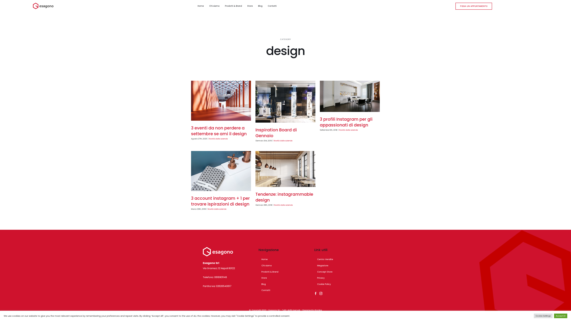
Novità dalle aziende (218, 138)
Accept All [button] (560, 315)
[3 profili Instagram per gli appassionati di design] (350, 96)
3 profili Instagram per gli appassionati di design (346, 122)
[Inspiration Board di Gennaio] (285, 102)
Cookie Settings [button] (543, 315)
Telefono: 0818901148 (215, 277)
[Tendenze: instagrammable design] (285, 169)
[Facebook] (315, 293)
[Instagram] (320, 293)
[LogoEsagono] (43, 3)
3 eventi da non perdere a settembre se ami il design (219, 131)
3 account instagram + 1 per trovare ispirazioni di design (220, 201)
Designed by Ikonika (312, 310)
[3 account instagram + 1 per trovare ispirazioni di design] (221, 171)
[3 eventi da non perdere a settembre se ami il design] (221, 101)
